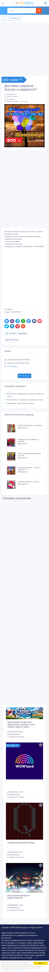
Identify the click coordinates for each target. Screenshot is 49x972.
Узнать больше (19, 970)
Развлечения (11, 99)
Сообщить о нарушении (18, 333)
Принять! (40, 963)
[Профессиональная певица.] (24, 821)
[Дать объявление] (45, 3)
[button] (7, 125)
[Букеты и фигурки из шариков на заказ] (12, 456)
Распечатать (13, 340)
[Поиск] (39, 10)
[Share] (6, 321)
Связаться (26, 376)
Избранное (16, 18)
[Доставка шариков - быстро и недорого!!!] (12, 470)
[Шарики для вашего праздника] (12, 428)
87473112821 (12, 366)
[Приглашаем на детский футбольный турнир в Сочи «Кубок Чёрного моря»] (24, 713)
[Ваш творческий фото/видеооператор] (24, 878)
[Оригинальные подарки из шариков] (12, 442)
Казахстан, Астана (11, 96)
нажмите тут (37, 958)
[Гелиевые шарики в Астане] (12, 484)
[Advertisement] (24, 48)
